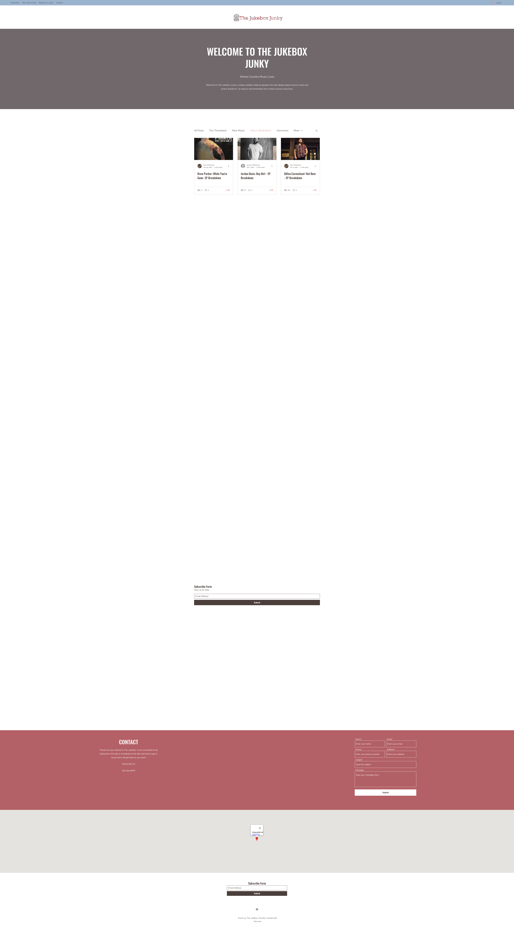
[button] (316, 130)
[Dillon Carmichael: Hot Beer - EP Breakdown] (300, 149)
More (297, 130)
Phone (358, 750)
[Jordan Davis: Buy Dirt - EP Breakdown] (257, 149)
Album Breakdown (260, 130)
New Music (238, 130)
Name (358, 739)
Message (359, 770)
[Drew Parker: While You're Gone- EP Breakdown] (213, 149)
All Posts (199, 130)
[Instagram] (257, 909)
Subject (358, 760)
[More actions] (229, 166)
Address (390, 750)
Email (389, 739)
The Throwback (218, 130)
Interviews (282, 130)
